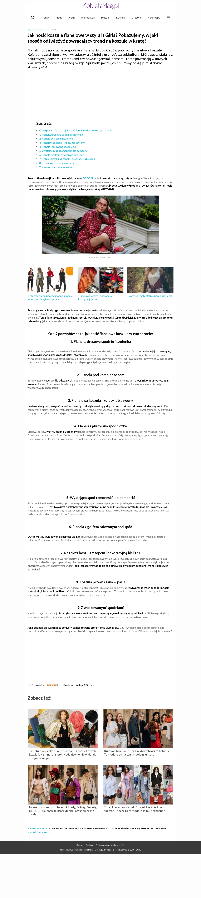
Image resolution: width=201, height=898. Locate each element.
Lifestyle (136, 17)
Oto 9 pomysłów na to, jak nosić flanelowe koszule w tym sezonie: (76, 130)
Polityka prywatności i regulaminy (110, 845)
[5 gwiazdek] (57, 685)
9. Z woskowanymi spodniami (55, 166)
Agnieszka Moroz (35, 30)
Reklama (89, 845)
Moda (58, 17)
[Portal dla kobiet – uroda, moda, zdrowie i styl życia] (100, 6)
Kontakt (80, 845)
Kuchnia (121, 17)
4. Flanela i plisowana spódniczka (57, 146)
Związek (105, 17)
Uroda (71, 17)
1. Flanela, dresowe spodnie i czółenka (61, 134)
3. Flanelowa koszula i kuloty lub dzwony (62, 142)
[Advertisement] (100, 92)
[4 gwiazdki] (55, 685)
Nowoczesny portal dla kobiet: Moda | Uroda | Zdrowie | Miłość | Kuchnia (93, 849)
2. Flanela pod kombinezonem (56, 138)
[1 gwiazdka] (48, 685)
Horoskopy (153, 17)
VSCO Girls (90, 178)
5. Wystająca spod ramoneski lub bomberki (63, 150)
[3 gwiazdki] (52, 685)
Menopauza (88, 17)
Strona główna (34, 828)
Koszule (31, 832)
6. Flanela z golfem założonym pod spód (61, 154)
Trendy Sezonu (43, 832)
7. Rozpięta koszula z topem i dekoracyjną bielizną (67, 158)
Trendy (45, 17)
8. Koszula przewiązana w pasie (57, 163)
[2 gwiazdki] (50, 685)
